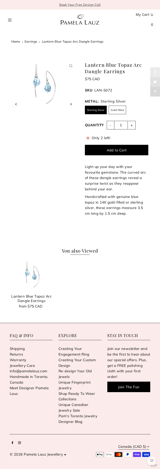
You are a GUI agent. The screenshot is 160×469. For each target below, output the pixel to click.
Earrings (31, 41)
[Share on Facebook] (155, 72)
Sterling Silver (96, 110)
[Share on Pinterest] (155, 92)
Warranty (18, 360)
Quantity (94, 125)
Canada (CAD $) (132, 447)
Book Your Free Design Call (80, 5)
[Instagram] (19, 443)
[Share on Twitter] (155, 82)
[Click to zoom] (70, 65)
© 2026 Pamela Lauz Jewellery (36, 454)
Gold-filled (117, 110)
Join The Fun (128, 387)
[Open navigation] (17, 19)
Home (15, 41)
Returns (16, 354)
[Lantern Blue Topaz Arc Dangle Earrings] (31, 275)
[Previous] (16, 104)
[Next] (70, 104)
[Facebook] (12, 443)
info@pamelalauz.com (28, 371)
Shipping (17, 348)
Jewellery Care (22, 365)
